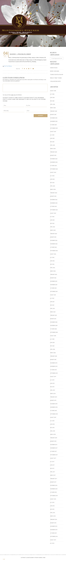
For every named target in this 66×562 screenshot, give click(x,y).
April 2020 (52, 349)
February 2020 (53, 356)
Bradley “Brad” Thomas (56, 78)
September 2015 (54, 536)
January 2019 (53, 400)
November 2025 (53, 121)
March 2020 (53, 352)
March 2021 (53, 311)
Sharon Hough (53, 67)
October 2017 (53, 451)
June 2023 (52, 220)
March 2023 (53, 230)
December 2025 (53, 118)
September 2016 (54, 495)
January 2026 (53, 114)
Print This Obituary (8, 66)
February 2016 (53, 519)
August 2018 (53, 417)
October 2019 (53, 369)
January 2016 (53, 522)
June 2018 (52, 424)
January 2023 (53, 237)
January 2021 (53, 318)
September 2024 (54, 169)
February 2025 (53, 152)
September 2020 (54, 332)
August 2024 (53, 172)
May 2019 (52, 386)
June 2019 (52, 383)
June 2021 (52, 301)
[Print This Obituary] (3, 66)
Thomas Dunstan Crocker (56, 74)
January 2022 (53, 277)
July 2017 (52, 461)
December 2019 (53, 362)
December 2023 (53, 199)
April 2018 (52, 431)
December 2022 (53, 240)
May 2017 (52, 468)
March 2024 (53, 189)
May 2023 (52, 223)
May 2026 (52, 100)
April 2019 (52, 390)
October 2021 (53, 288)
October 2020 (53, 328)
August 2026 (53, 90)
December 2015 (53, 526)
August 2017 (53, 458)
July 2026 (52, 94)
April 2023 (52, 226)
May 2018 (52, 427)
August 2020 (53, 335)
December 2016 (53, 485)
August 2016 (53, 499)
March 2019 (53, 393)
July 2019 (52, 380)
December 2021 (53, 281)
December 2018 (53, 403)
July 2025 (52, 135)
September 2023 (54, 209)
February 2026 (53, 111)
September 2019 (54, 373)
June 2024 (52, 179)
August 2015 (53, 539)
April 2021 (52, 308)
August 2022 (53, 254)
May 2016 (52, 509)
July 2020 (52, 339)
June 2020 (52, 342)
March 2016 (53, 516)
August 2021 (53, 294)
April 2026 (52, 104)
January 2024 (53, 196)
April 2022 (52, 267)
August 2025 (53, 131)
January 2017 (53, 482)
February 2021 (53, 315)
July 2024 (52, 175)
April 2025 (52, 145)
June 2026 (52, 97)
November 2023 (53, 203)
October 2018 (53, 410)
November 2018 (53, 407)
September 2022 (54, 250)
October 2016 (53, 492)
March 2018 (53, 434)
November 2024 (53, 162)
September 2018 (54, 414)
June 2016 (52, 505)
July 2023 (52, 216)
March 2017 (53, 475)
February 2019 (53, 397)
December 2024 (53, 158)
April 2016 (52, 512)
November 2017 (53, 448)
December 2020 (53, 322)
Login (4, 559)
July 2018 (52, 420)
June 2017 (52, 465)
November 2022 (53, 243)
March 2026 (53, 107)
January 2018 (53, 441)
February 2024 (53, 192)
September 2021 (54, 291)
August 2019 (53, 376)
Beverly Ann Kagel (54, 71)
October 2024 (53, 165)
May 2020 (52, 345)
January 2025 (53, 155)
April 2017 (52, 471)
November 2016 (53, 488)
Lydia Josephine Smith (55, 81)
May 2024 (52, 182)
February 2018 (53, 437)
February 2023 (53, 233)
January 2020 (53, 359)
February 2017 (53, 478)
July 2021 (52, 298)
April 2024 (52, 186)
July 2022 (52, 257)
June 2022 (52, 260)
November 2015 (53, 529)
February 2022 (53, 274)
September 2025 (54, 128)
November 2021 (53, 284)
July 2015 (52, 543)
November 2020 (53, 325)
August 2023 (53, 213)
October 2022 (53, 247)
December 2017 (53, 444)
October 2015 (53, 533)
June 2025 (52, 138)
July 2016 (52, 502)
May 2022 (52, 264)
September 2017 (54, 454)
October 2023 (53, 206)
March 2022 (53, 271)
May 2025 (52, 141)
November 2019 (53, 366)
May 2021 (52, 305)
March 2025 (53, 148)
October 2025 (53, 124)
